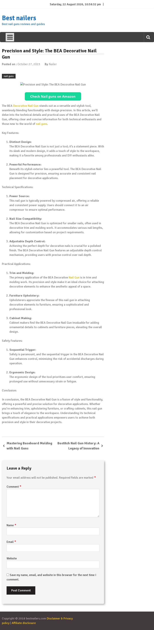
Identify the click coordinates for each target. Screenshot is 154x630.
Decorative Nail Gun (25, 106)
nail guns (9, 76)
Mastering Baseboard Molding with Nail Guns (29, 445)
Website (12, 558)
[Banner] (53, 96)
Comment (14, 487)
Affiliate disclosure (24, 623)
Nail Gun (74, 277)
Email (11, 542)
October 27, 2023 (28, 64)
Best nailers (19, 18)
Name (11, 525)
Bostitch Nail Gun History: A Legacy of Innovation (78, 445)
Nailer (53, 64)
